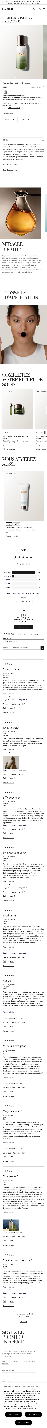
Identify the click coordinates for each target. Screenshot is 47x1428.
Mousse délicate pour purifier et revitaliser (21, 530)
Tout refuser (13, 1414)
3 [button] (21, 77)
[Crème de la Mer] (9, 9)
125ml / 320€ (25, 119)
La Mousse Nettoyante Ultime (19, 528)
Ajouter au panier (9, 449)
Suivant (24, 1321)
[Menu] (44, 9)
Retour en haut (23, 1316)
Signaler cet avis (8, 712)
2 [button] (18, 77)
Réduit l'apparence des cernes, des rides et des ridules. (15, 442)
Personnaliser (23, 1422)
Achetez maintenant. (27, 3)
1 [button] (15, 77)
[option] (21, 52)
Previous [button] (36, 432)
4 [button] (25, 77)
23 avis (33, 87)
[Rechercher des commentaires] (42, 648)
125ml (16, 524)
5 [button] (28, 77)
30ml (9, 524)
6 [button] (32, 77)
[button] (2, 2)
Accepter (33, 1414)
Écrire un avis (23, 627)
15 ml (6, 432)
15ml (41, 432)
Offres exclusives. (14, 107)
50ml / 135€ (9, 119)
